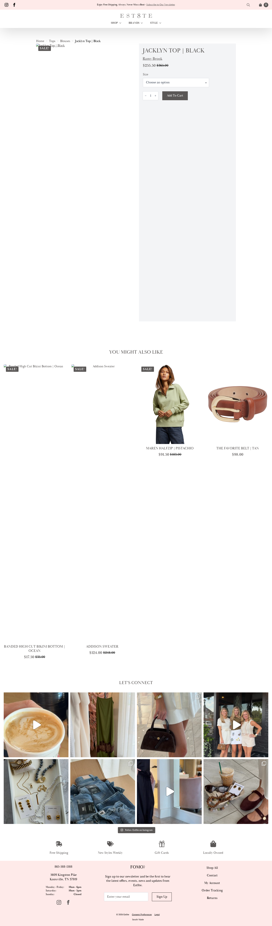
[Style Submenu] (161, 23)
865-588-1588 (63, 867)
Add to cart (175, 96)
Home (40, 41)
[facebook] (14, 5)
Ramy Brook (152, 58)
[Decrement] (146, 95)
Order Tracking (212, 890)
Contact (212, 875)
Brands (134, 23)
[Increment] (155, 95)
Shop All (212, 868)
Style (154, 23)
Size (145, 74)
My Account (212, 883)
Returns (212, 898)
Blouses (65, 41)
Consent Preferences (142, 914)
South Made (138, 919)
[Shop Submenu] (121, 23)
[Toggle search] (248, 5)
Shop (114, 23)
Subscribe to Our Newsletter (160, 4)
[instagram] (6, 5)
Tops (52, 41)
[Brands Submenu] (142, 23)
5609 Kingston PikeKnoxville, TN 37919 (63, 877)
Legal (157, 914)
